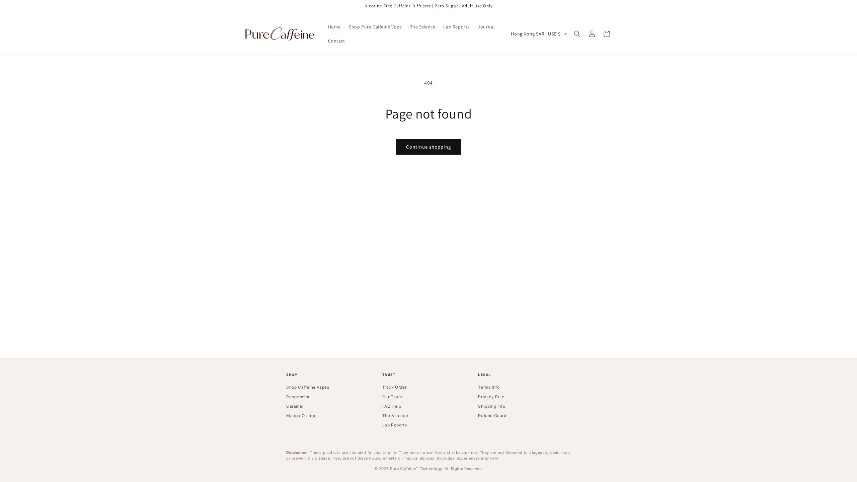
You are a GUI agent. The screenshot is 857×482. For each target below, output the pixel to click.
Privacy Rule (491, 396)
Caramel (294, 406)
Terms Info (488, 387)
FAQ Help (391, 406)
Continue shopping (428, 147)
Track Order (394, 387)
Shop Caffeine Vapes (307, 387)
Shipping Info (491, 406)
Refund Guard (492, 415)
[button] (577, 33)
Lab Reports (394, 424)
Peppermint (298, 396)
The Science (395, 415)
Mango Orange (301, 415)
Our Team (392, 396)
